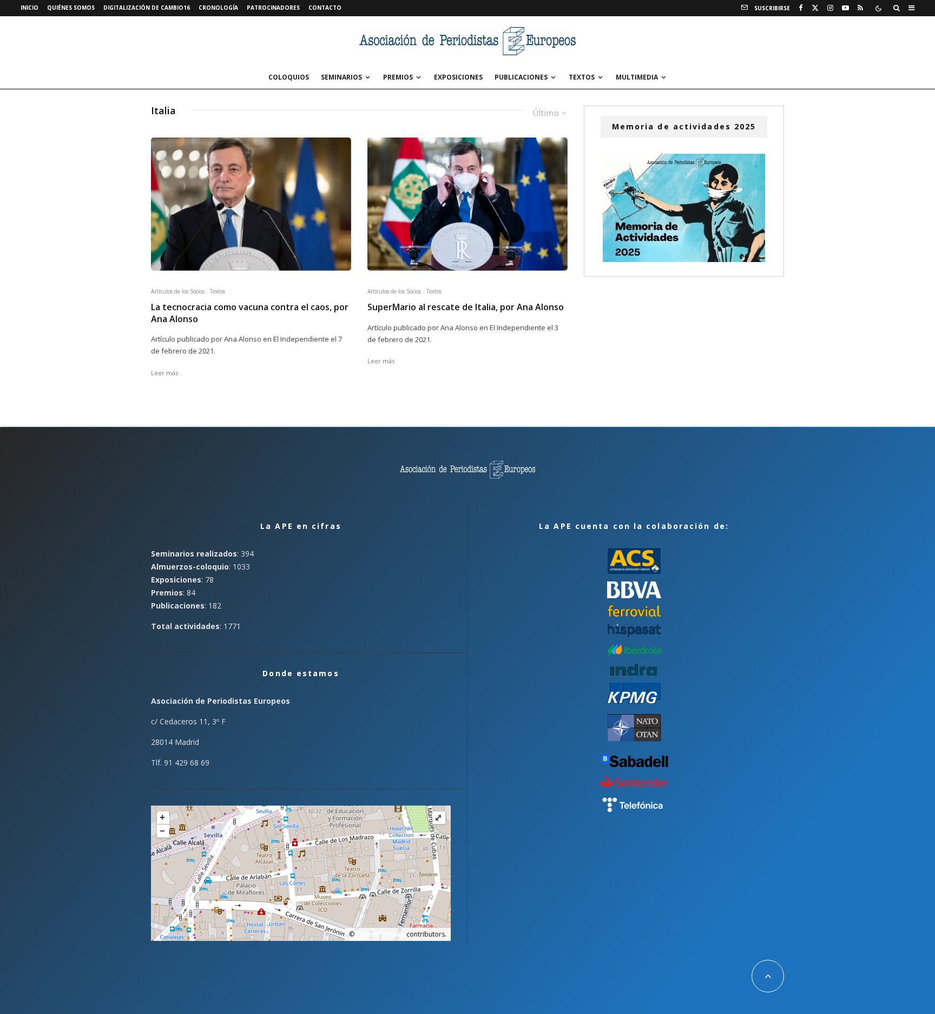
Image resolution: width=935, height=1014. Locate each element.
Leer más (164, 373)
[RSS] (860, 8)
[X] (815, 8)
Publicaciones (521, 77)
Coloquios (288, 77)
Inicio (29, 7)
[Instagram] (830, 8)
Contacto (324, 7)
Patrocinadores (273, 7)
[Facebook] (800, 8)
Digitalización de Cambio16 (146, 7)
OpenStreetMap (380, 934)
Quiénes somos (71, 7)
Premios (398, 77)
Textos (582, 77)
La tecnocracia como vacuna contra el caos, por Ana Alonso (249, 313)
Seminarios (341, 77)
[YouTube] (845, 8)
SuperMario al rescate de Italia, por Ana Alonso (465, 307)
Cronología (218, 7)
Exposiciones (458, 77)
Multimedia (637, 77)
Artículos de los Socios (178, 291)
